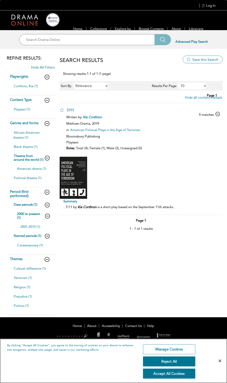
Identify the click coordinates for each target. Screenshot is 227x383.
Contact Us (133, 326)
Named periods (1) (27, 236)
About (176, 29)
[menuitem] (31, 88)
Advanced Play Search (191, 42)
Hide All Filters (43, 67)
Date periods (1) (25, 205)
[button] (62, 110)
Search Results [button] (81, 60)
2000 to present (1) (28, 216)
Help (150, 326)
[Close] (220, 361)
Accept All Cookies (169, 373)
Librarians (196, 29)
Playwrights (19, 76)
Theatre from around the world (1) (28, 158)
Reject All (169, 361)
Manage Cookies (169, 349)
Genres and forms (24, 123)
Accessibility (111, 326)
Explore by (123, 29)
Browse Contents (151, 29)
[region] (113, 361)
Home (77, 29)
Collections (98, 29)
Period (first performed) (19, 194)
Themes (16, 259)
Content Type (21, 100)
